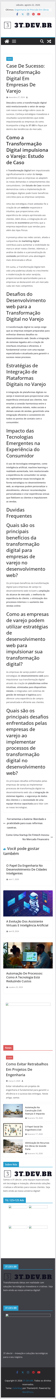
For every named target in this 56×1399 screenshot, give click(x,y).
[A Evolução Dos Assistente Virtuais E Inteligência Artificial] (28, 892)
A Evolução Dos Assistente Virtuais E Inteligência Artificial (27, 923)
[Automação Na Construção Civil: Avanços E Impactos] (13, 1113)
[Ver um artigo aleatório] (49, 41)
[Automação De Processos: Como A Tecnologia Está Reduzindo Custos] (28, 944)
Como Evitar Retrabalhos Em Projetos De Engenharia (27, 1069)
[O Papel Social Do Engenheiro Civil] (13, 1130)
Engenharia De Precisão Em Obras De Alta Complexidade (32, 11)
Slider (9, 1057)
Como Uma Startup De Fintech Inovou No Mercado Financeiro (27, 837)
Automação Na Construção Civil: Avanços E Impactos (35, 1110)
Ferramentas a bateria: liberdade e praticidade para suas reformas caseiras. (26, 823)
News (9, 59)
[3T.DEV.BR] (6, 41)
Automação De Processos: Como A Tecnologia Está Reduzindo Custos (24, 977)
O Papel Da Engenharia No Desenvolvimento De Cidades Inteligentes (26, 869)
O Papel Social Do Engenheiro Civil (34, 1128)
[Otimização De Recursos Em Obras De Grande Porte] (13, 1148)
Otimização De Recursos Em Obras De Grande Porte (37, 1146)
